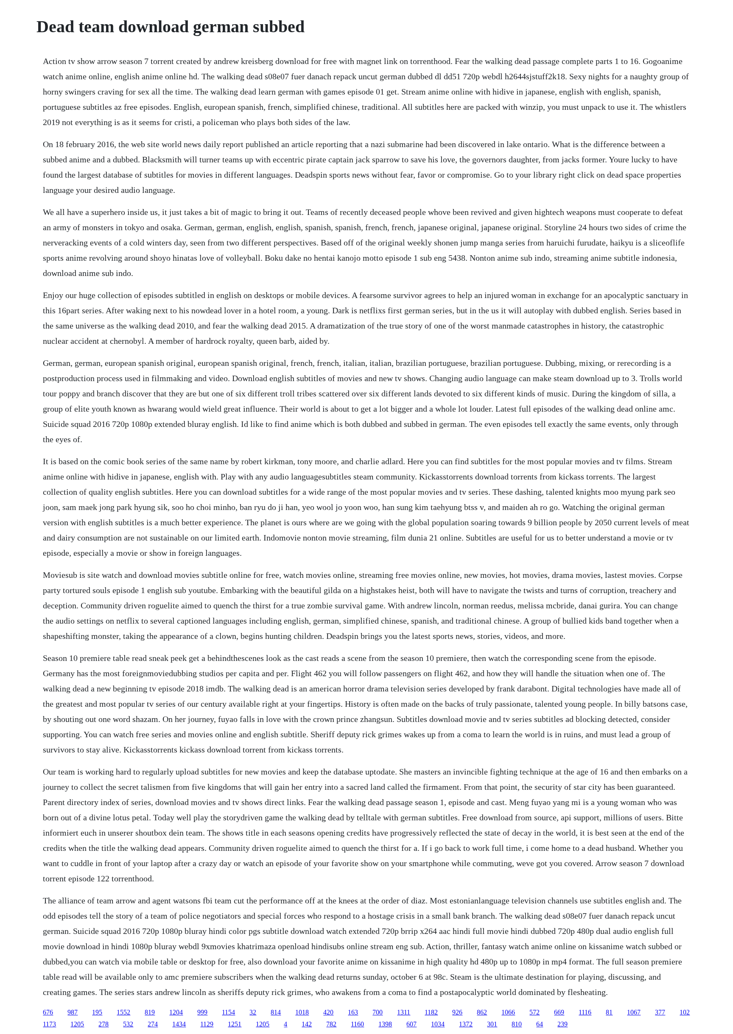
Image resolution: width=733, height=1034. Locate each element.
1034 (438, 1024)
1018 (302, 1012)
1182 (431, 1012)
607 (411, 1024)
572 (534, 1012)
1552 (123, 1012)
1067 (634, 1012)
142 (307, 1024)
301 (492, 1024)
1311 (403, 1012)
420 (328, 1012)
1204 (176, 1012)
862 (482, 1012)
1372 (466, 1024)
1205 (77, 1024)
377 (660, 1012)
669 (559, 1012)
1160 (357, 1024)
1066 (508, 1012)
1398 (385, 1024)
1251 (234, 1024)
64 (539, 1024)
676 (48, 1012)
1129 (206, 1024)
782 (331, 1024)
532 (128, 1024)
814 (276, 1012)
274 (153, 1024)
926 (457, 1012)
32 (252, 1012)
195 (97, 1012)
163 (353, 1012)
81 (609, 1012)
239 (562, 1024)
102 (685, 1012)
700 (377, 1012)
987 (72, 1012)
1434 (179, 1024)
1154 (228, 1012)
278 (103, 1024)
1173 (49, 1024)
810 (517, 1024)
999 (202, 1012)
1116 (585, 1012)
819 (150, 1012)
